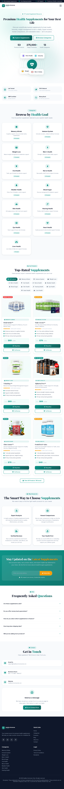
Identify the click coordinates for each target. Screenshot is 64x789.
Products (36, 735)
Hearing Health (39, 286)
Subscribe (47, 573)
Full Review (17, 350)
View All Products (32, 480)
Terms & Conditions (39, 752)
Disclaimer (36, 755)
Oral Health (26, 283)
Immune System (40, 279)
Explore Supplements (22, 38)
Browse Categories (44, 38)
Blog (35, 737)
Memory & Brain (26, 279)
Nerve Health (38, 283)
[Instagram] (7, 739)
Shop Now (17, 346)
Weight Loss (53, 279)
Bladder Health (51, 283)
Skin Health (26, 286)
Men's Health (14, 283)
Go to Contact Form (33, 707)
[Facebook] (3, 739)
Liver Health (39, 290)
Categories (36, 733)
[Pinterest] (15, 739)
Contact (36, 742)
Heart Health (26, 290)
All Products (13, 279)
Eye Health (52, 286)
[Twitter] (11, 739)
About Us (36, 739)
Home (35, 730)
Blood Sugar (14, 286)
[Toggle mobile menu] (60, 5)
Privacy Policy (37, 750)
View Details (16, 307)
